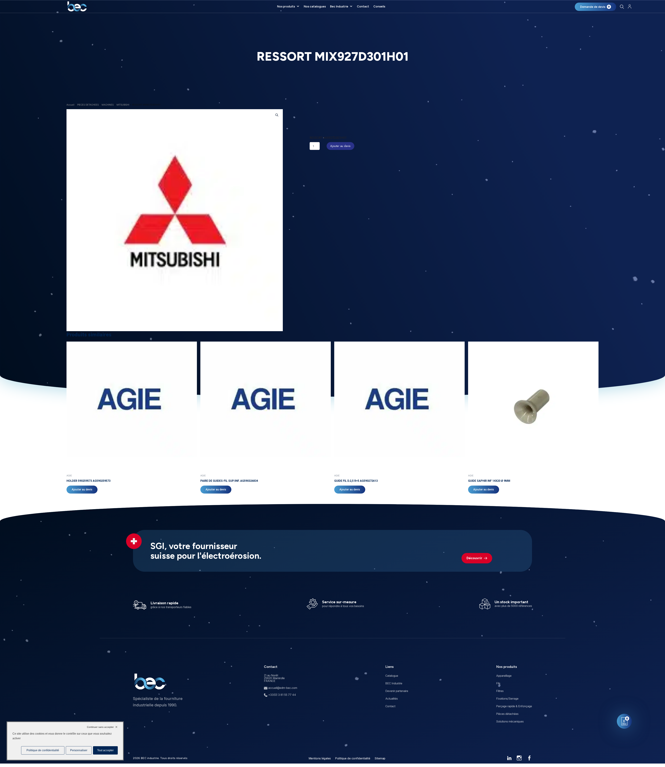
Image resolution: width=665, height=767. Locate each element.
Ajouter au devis (340, 146)
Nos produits (286, 6)
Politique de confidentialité (352, 758)
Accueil (70, 104)
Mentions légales (320, 758)
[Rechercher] (622, 7)
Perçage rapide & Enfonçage (514, 706)
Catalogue (391, 675)
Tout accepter (105, 750)
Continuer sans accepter (100, 727)
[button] (277, 115)
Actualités (391, 698)
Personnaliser (78, 750)
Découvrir (474, 558)
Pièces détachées (507, 714)
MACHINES (108, 104)
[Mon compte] (629, 6)
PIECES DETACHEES (88, 104)
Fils (498, 683)
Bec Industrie (339, 6)
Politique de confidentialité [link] (42, 750)
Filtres (500, 691)
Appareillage (504, 675)
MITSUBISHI (123, 104)
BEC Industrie (393, 683)
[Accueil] (76, 6)
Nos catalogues (315, 6)
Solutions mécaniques (510, 721)
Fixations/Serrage (507, 698)
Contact (363, 6)
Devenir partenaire (396, 691)
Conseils (379, 6)
